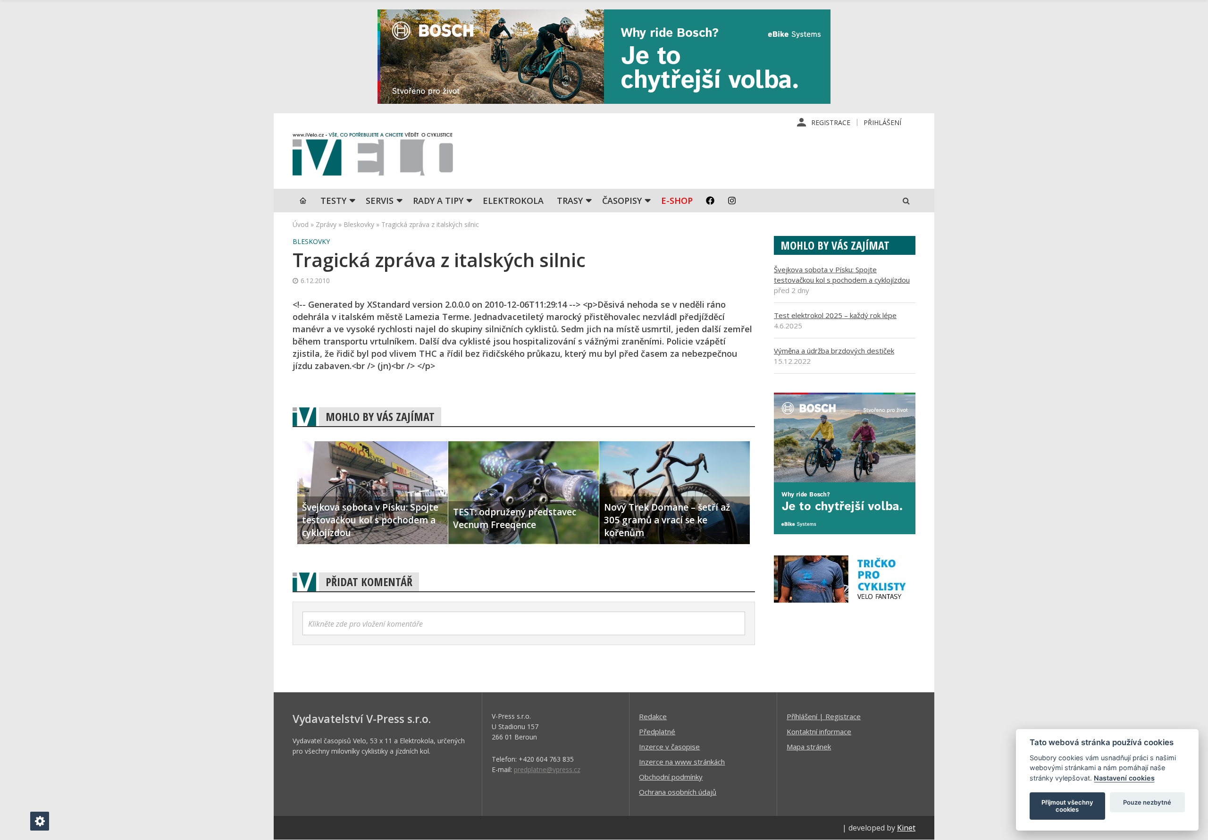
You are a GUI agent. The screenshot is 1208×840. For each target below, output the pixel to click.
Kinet (906, 828)
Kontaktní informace (819, 731)
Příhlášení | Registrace (824, 716)
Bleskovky (359, 224)
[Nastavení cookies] (39, 821)
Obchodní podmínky (671, 776)
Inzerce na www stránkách (682, 761)
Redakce (653, 716)
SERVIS (380, 200)
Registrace (830, 122)
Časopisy (622, 200)
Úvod (301, 224)
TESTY (333, 200)
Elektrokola (513, 200)
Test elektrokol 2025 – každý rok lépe (835, 315)
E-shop (677, 200)
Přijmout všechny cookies (1067, 806)
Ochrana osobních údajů (677, 792)
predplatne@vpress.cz (547, 769)
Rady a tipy (438, 200)
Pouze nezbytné (1147, 802)
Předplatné (657, 731)
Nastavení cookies (1124, 778)
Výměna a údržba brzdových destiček (834, 350)
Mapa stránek (809, 746)
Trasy (570, 200)
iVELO (373, 156)
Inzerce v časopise (669, 746)
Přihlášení (882, 122)
